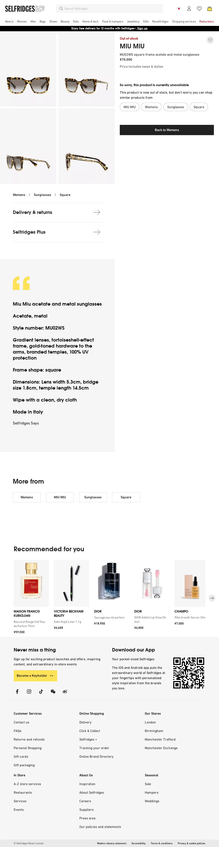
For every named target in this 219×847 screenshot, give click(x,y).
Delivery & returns (32, 212)
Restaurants (23, 792)
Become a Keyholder (32, 676)
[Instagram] (29, 694)
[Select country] (179, 8)
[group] (109, 598)
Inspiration (87, 784)
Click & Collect (89, 731)
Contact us (21, 722)
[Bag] (209, 8)
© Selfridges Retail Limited (28, 843)
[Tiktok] (41, 694)
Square (65, 195)
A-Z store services (27, 784)
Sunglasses (42, 195)
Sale (148, 784)
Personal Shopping (27, 748)
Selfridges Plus (29, 232)
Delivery (85, 722)
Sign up (142, 28)
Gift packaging (24, 765)
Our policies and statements (100, 827)
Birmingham (154, 731)
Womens (19, 195)
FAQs (17, 731)
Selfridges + (88, 739)
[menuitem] (9, 21)
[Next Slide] (212, 598)
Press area (87, 818)
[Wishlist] (199, 8)
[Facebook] (17, 694)
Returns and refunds (29, 739)
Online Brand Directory (96, 756)
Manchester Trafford (160, 739)
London (150, 722)
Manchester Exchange (161, 748)
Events (19, 809)
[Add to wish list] (210, 40)
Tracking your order (94, 748)
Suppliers (86, 809)
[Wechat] (53, 694)
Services (20, 801)
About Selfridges (91, 792)
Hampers (151, 792)
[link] (30, 624)
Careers (85, 801)
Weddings (152, 801)
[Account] (189, 8)
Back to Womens (167, 130)
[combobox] (113, 8)
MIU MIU (132, 46)
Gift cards (21, 756)
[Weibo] (65, 694)
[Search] (61, 8)
